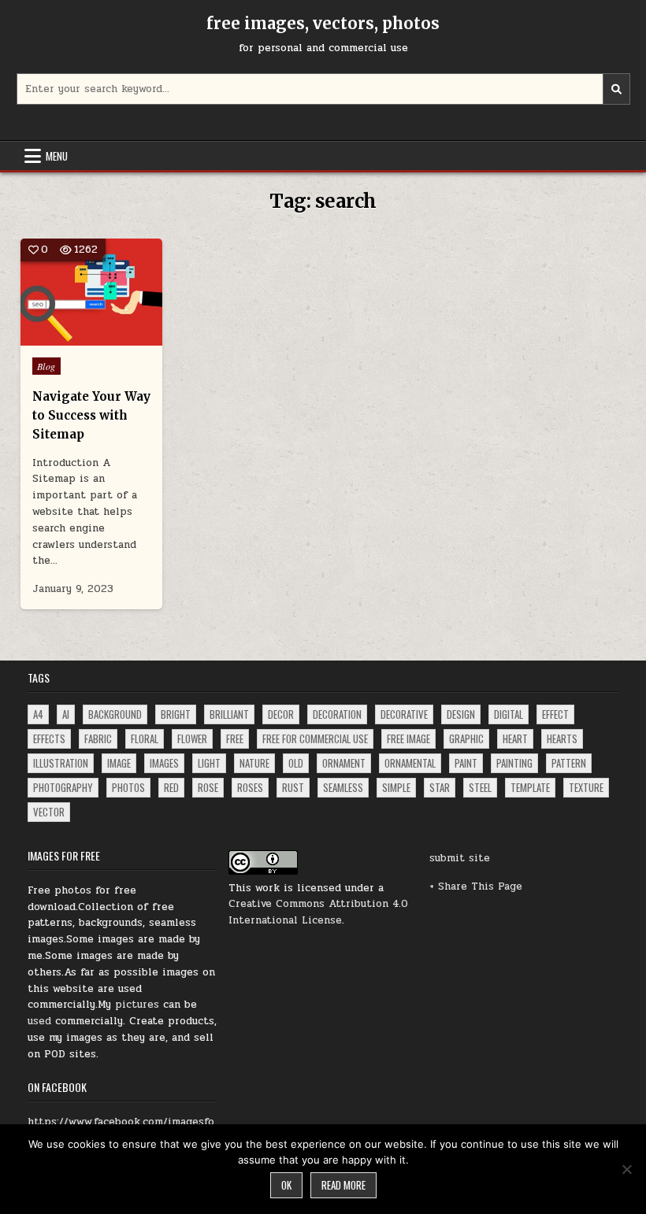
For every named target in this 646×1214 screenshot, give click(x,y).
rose (208, 787)
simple (396, 787)
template (530, 787)
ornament (344, 763)
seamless (343, 787)
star (439, 787)
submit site (459, 858)
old (295, 763)
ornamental (410, 763)
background (115, 714)
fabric (98, 738)
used (39, 1021)
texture (586, 787)
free (234, 738)
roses (250, 787)
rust (293, 787)
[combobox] (323, 89)
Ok (286, 1185)
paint (466, 763)
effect (555, 714)
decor (281, 714)
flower (192, 738)
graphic (466, 738)
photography (63, 787)
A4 (38, 714)
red (171, 787)
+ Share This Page (475, 886)
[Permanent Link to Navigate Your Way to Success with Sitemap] (91, 292)
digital (508, 714)
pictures (137, 1004)
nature (254, 763)
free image (408, 738)
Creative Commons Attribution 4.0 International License (318, 912)
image (119, 763)
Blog (46, 366)
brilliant (229, 714)
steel (480, 787)
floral (144, 738)
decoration (337, 714)
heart (515, 738)
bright (176, 714)
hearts (562, 738)
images (164, 763)
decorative (404, 714)
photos (128, 787)
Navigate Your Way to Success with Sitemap (91, 415)
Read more (343, 1185)
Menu (57, 156)
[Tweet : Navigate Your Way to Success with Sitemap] (57, 337)
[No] (626, 1169)
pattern (568, 763)
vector (49, 812)
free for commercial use (315, 738)
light (209, 763)
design (461, 714)
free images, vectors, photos (323, 23)
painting (514, 763)
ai (65, 714)
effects (49, 738)
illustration (60, 763)
